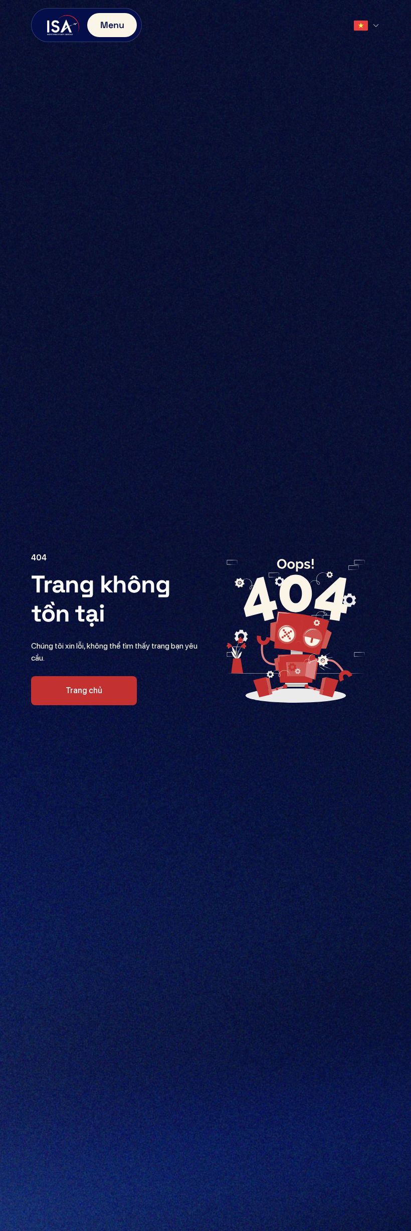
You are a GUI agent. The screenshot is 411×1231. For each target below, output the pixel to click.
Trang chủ (84, 690)
